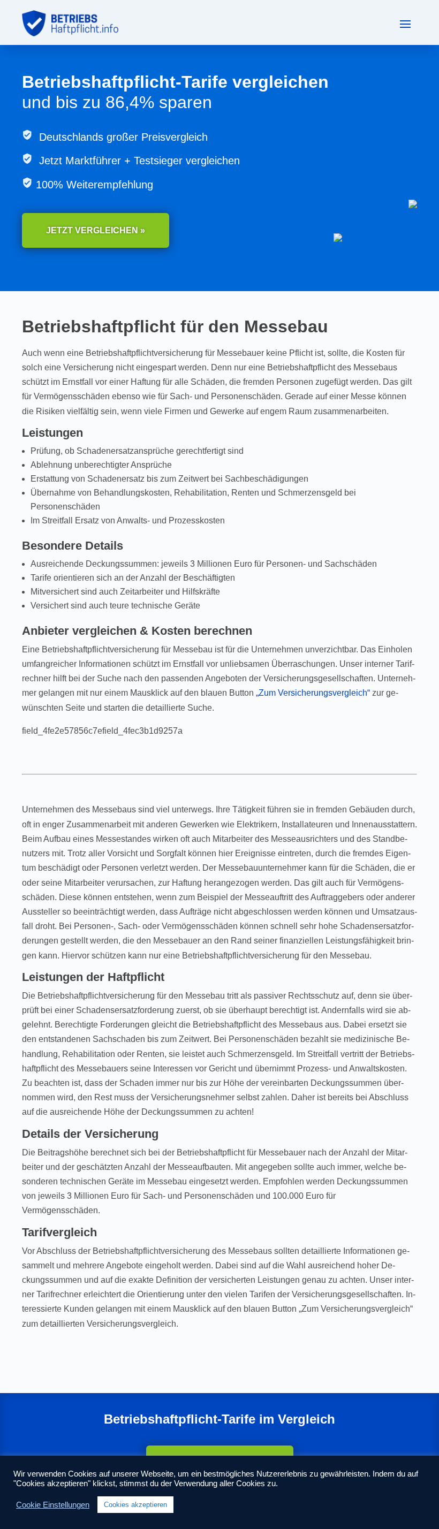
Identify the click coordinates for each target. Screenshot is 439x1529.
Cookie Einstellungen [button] (52, 1505)
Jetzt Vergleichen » (95, 230)
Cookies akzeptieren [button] (135, 1505)
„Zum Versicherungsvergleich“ (313, 692)
